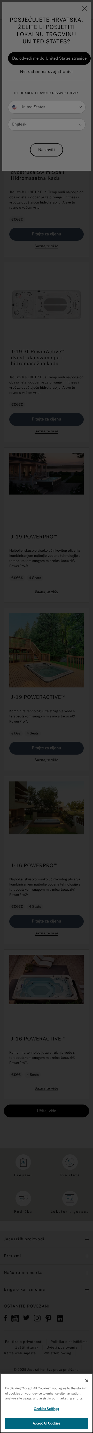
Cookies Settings (46, 1409)
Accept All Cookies (46, 1423)
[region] (46, 1403)
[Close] (86, 1381)
